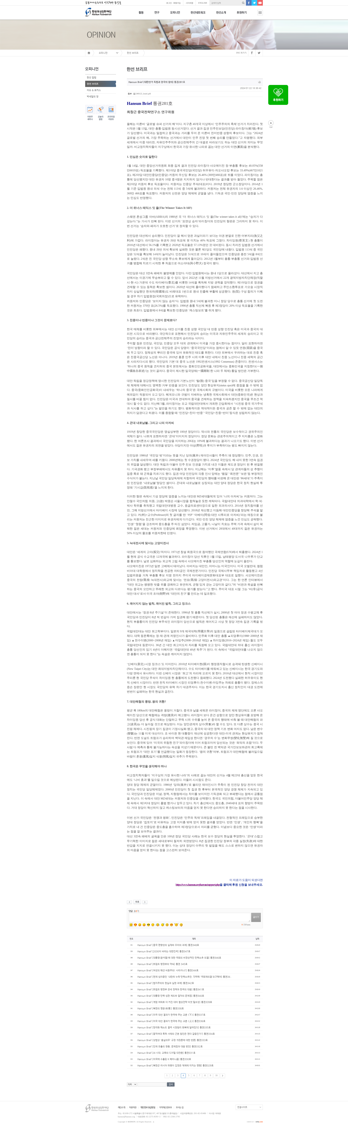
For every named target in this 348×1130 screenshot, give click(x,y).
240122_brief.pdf (143, 94)
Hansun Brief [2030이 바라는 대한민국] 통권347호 (163, 951)
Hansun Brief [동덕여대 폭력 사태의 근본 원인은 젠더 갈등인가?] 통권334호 (176, 1033)
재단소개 (121, 1107)
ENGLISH (202, 3)
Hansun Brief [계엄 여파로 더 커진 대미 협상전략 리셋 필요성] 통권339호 (174, 1002)
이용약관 (132, 1107)
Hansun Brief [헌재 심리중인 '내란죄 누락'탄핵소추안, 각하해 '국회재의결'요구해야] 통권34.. (184, 976)
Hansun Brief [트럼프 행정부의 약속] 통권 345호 (162, 964)
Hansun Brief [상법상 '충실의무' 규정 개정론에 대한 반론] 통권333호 (172, 1040)
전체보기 (257, 14)
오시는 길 (179, 1107)
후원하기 (241, 14)
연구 (157, 14)
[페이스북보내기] (252, 53)
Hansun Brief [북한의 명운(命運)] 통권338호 (160, 1008)
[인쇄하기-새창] (259, 82)
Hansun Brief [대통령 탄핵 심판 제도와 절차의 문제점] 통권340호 (170, 995)
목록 (137, 902)
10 (216, 1075)
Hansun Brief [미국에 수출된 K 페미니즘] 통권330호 (164, 1059)
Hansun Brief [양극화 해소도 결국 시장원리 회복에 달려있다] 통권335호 (174, 1027)
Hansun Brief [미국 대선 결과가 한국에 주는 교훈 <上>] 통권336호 (171, 1021)
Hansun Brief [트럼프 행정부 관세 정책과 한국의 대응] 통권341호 (170, 989)
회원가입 (177, 3)
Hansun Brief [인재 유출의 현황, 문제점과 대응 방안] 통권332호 (170, 1046)
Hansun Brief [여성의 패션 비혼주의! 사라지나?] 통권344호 (167, 970)
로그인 (169, 3)
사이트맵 (189, 3)
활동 (141, 14)
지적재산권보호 (165, 1107)
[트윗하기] (259, 53)
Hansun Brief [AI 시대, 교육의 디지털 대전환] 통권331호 (166, 1052)
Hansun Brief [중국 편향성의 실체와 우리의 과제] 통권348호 (168, 945)
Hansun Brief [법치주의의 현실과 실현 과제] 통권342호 (165, 983)
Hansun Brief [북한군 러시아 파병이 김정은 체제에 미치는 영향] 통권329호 (175, 1065)
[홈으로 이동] (88, 53)
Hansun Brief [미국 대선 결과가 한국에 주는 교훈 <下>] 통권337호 (171, 1014)
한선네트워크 (198, 14)
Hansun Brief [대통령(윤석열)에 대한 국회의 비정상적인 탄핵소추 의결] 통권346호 (179, 957)
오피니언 (175, 14)
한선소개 (221, 14)
